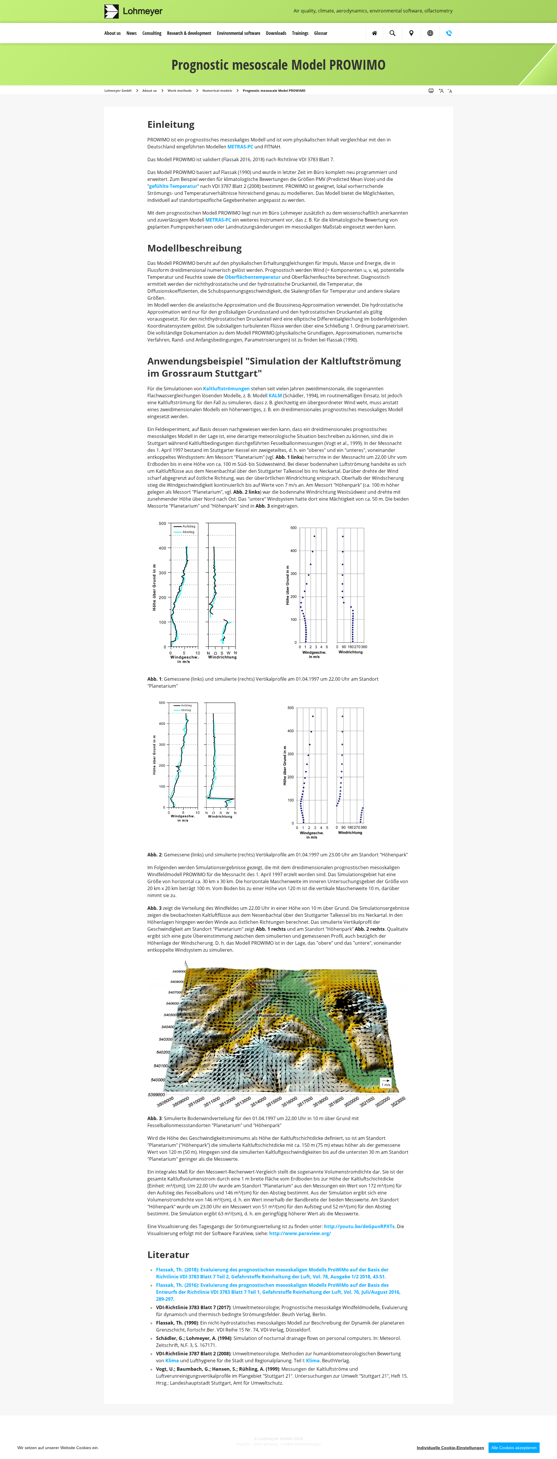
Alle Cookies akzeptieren (514, 1447)
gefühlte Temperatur (173, 186)
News (131, 33)
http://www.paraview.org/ (300, 1233)
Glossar (320, 33)
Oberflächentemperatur (253, 277)
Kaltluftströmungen (226, 388)
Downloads (276, 33)
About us (112, 33)
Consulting (151, 33)
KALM (276, 395)
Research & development (189, 33)
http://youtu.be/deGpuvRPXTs (359, 1226)
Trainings (300, 33)
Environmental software (238, 33)
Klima (172, 1360)
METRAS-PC (240, 146)
